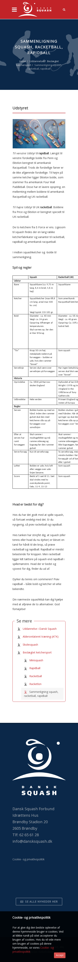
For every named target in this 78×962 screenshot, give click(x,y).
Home (22, 61)
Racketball (35, 676)
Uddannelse (37, 61)
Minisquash (36, 660)
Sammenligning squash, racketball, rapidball (41, 694)
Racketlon (35, 684)
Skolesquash (30, 644)
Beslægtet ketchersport (37, 652)
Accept (59, 955)
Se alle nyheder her (41, 901)
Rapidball (34, 668)
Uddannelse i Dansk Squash (39, 628)
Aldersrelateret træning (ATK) (40, 636)
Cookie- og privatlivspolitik (28, 859)
